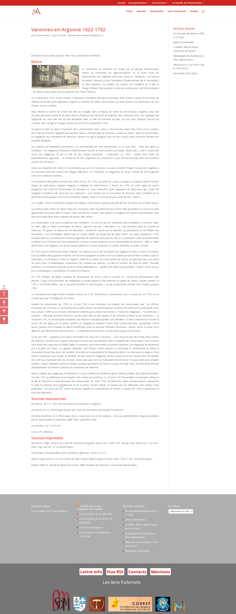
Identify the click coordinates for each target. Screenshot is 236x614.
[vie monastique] (180, 610)
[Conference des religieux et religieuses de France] (130, 610)
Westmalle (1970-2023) (185, 73)
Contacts (137, 571)
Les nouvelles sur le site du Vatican (49, 511)
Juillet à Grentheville (183, 42)
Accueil (121, 3)
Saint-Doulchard (176, 11)
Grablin (194, 11)
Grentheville (156, 11)
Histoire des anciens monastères (85, 35)
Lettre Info (91, 571)
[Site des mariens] (162, 610)
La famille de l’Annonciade (186, 3)
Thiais (129, 11)
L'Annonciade (42, 35)
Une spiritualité (137, 3)
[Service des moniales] (60, 610)
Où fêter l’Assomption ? (91, 527)
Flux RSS (115, 571)
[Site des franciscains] (97, 610)
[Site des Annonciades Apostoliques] (80, 610)
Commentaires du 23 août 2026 (95, 513)
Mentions (160, 571)
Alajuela (141, 11)
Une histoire (159, 3)
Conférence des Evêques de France (90, 507)
